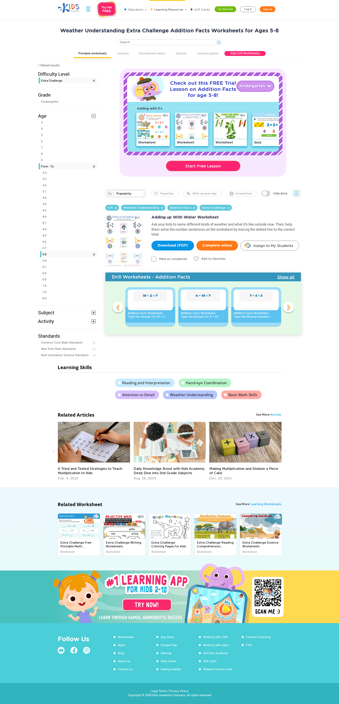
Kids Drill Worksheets (245, 53)
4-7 (44, 223)
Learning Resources (168, 9)
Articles (275, 414)
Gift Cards (201, 9)
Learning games (208, 53)
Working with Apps (216, 645)
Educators (135, 9)
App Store (167, 637)
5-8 (44, 254)
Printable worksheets (92, 53)
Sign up (267, 9)
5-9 (44, 260)
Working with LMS (215, 637)
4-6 (44, 217)
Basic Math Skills (242, 394)
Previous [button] (118, 308)
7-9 (44, 292)
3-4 (44, 173)
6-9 (44, 279)
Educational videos (152, 53)
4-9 (44, 235)
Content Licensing (258, 637)
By (110, 193)
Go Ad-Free (225, 9)
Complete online (217, 245)
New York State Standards (58, 349)
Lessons (123, 53)
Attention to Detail (138, 394)
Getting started (171, 669)
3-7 (44, 191)
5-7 (44, 248)
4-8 (44, 229)
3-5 (44, 179)
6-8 (44, 273)
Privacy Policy (179, 691)
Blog (121, 653)
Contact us (125, 669)
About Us (124, 661)
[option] (150, 306)
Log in (248, 9)
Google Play (169, 645)
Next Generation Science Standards (65, 355)
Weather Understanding (191, 394)
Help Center (169, 661)
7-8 (44, 286)
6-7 (44, 267)
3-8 (44, 198)
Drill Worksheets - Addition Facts (151, 277)
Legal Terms (159, 691)
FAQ (249, 645)
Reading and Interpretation (146, 382)
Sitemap (166, 653)
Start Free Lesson (203, 166)
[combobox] (129, 193)
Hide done (280, 193)
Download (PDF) (173, 245)
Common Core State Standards (62, 342)
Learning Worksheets (265, 504)
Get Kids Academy (215, 653)
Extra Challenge (51, 80)
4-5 (44, 210)
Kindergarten (49, 101)
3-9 (44, 204)
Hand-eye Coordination (206, 382)
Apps (121, 645)
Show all (285, 277)
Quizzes (181, 53)
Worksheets (126, 637)
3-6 (44, 185)
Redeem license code (217, 669)
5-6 (44, 242)
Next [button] (288, 308)
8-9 (44, 298)
